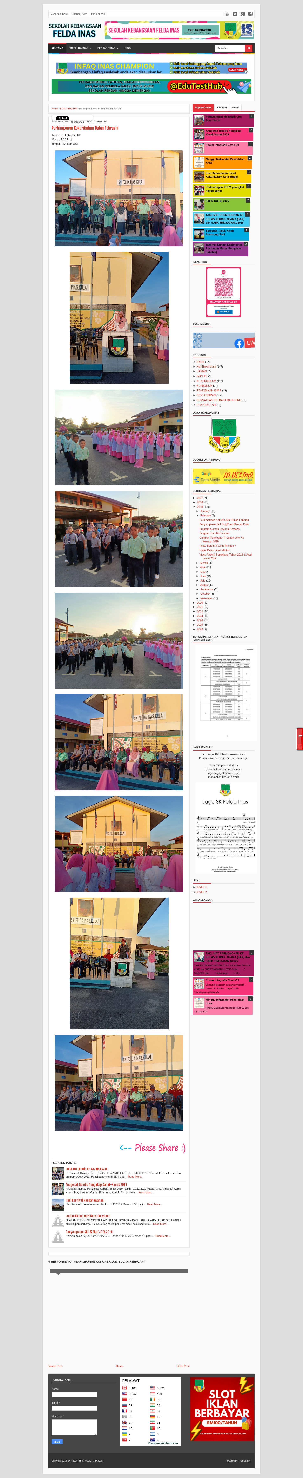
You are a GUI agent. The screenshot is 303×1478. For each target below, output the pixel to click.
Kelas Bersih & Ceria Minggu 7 (217, 545)
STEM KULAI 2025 (217, 201)
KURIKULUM (204, 385)
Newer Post (55, 1366)
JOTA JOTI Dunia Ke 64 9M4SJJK (87, 1169)
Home (119, 1366)
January (205, 511)
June (203, 576)
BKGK (200, 361)
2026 (200, 629)
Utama (58, 48)
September (206, 589)
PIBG (128, 48)
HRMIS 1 (201, 887)
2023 (200, 615)
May (203, 571)
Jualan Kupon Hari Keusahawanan (88, 1216)
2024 (200, 620)
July (202, 580)
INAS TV (202, 376)
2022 (200, 611)
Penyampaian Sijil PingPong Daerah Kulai (224, 524)
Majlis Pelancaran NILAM (214, 550)
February (205, 515)
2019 (200, 506)
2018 (200, 502)
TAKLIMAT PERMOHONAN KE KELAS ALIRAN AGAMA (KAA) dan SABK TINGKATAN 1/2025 (225, 219)
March (204, 562)
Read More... (135, 1176)
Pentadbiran (106, 48)
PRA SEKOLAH (206, 405)
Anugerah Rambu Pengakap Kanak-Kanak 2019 (96, 1185)
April (203, 567)
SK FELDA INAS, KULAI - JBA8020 (84, 1460)
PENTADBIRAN (206, 395)
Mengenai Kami (59, 14)
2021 (200, 607)
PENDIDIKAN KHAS (209, 390)
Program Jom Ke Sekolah (214, 533)
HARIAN (202, 371)
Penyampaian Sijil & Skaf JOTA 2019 (89, 1232)
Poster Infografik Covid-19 (222, 144)
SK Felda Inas (78, 48)
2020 (200, 602)
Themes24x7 (244, 1460)
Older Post (183, 1366)
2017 (200, 497)
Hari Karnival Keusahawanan (85, 1200)
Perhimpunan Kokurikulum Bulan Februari (224, 520)
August (204, 584)
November (206, 598)
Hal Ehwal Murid (206, 366)
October (205, 593)
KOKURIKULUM (98, 121)
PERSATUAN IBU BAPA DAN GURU (219, 400)
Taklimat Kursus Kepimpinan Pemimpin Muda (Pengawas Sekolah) (224, 248)
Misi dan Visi (98, 14)
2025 (200, 624)
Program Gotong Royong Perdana (219, 528)
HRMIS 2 (201, 892)
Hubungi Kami (80, 14)
